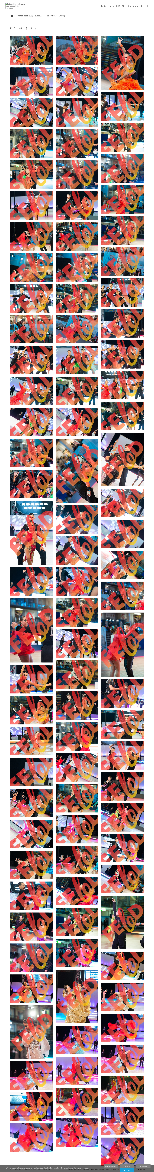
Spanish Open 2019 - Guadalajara (30, 15)
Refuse (144, 1166)
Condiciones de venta (138, 6)
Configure (127, 1166)
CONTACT (121, 6)
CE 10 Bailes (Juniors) (56, 15)
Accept (127, 1170)
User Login (108, 6)
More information (110, 1166)
